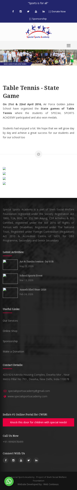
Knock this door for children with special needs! (38, 422)
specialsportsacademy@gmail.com (29, 391)
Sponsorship (10, 341)
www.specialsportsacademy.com (27, 396)
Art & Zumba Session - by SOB (37, 261)
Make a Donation (13, 351)
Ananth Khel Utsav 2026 (33, 289)
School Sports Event (31, 275)
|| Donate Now (57, 11)
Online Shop (10, 331)
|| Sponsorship (38, 18)
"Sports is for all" (38, 3)
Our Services (10, 320)
